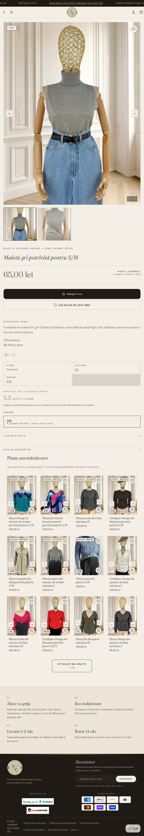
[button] (72, 113)
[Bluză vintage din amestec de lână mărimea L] (122, 616)
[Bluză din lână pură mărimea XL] (88, 616)
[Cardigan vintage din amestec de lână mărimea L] (122, 555)
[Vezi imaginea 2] (54, 224)
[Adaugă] (31, 509)
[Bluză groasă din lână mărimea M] (88, 495)
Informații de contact (58, 829)
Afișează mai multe (72, 666)
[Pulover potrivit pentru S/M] (88, 555)
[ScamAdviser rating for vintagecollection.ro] (38, 810)
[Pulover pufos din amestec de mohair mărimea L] (55, 555)
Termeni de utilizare (89, 823)
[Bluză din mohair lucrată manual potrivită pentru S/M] (55, 495)
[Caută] (11, 12)
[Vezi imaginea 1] (20, 224)
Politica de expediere (34, 829)
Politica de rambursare (35, 823)
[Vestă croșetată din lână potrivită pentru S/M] (21, 555)
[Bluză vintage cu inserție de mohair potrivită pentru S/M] (21, 495)
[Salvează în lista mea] (133, 29)
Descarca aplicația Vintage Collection (70, 3)
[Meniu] (4, 12)
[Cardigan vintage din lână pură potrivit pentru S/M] (122, 495)
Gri (76, 369)
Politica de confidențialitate (62, 823)
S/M (8, 381)
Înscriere (126, 779)
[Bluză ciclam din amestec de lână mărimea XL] (21, 616)
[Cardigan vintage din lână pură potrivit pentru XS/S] (55, 616)
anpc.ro (75, 829)
